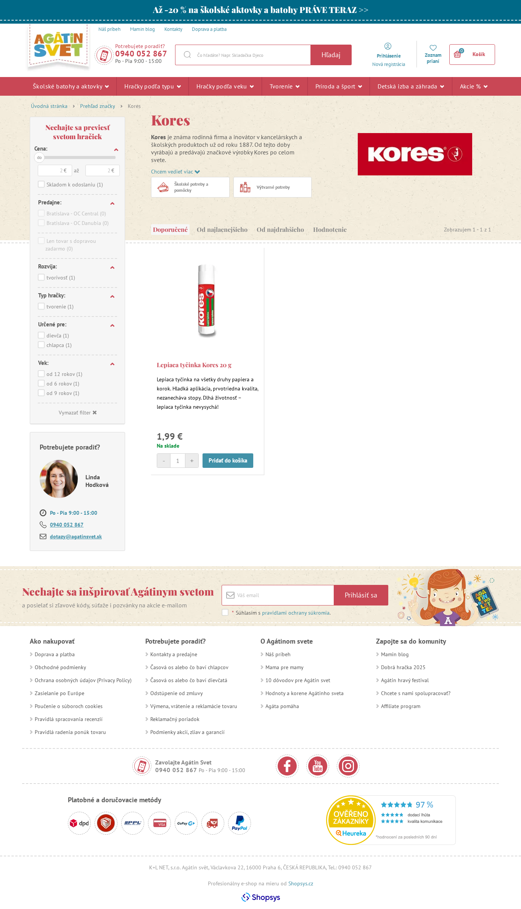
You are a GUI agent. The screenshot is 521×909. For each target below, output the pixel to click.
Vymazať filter (75, 412)
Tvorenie (282, 86)
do (39, 157)
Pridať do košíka (228, 460)
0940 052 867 (141, 54)
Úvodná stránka (49, 106)
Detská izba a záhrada (408, 86)
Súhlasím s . (281, 612)
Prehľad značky (97, 106)
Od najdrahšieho (280, 229)
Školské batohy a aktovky (68, 86)
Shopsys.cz (300, 883)
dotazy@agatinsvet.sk (76, 536)
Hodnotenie (330, 229)
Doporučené (170, 229)
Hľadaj (331, 54)
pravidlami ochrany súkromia (296, 612)
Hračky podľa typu (149, 86)
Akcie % (471, 86)
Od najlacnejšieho (222, 229)
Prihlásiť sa (361, 595)
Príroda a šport (336, 86)
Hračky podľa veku (222, 86)
